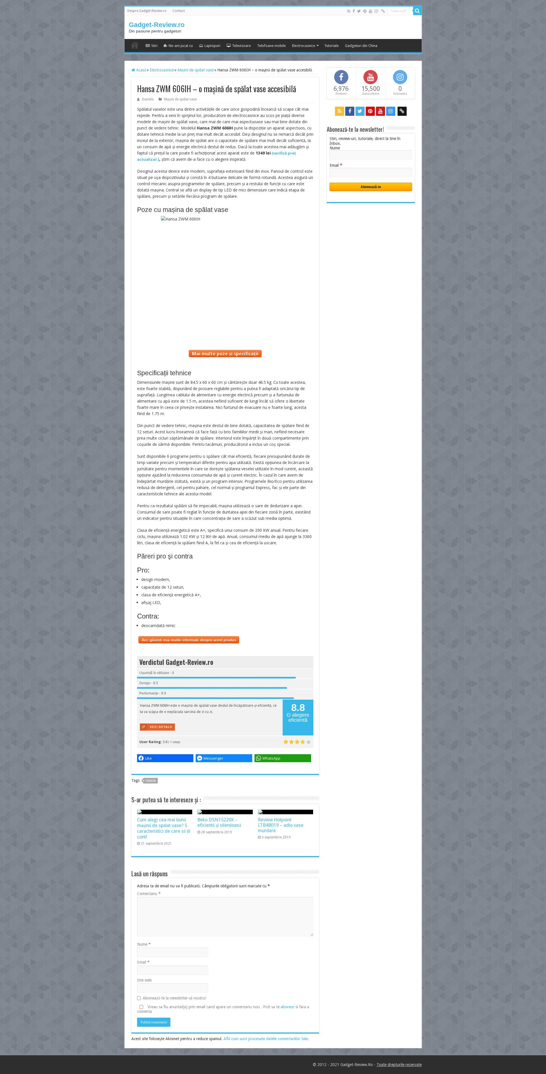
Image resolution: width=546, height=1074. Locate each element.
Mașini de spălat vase (195, 70)
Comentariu (149, 893)
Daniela (148, 99)
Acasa (134, 45)
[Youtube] (370, 11)
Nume (144, 944)
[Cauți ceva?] (417, 11)
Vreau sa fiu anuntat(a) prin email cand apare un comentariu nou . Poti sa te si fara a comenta (223, 1009)
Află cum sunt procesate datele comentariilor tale (266, 1038)
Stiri (154, 46)
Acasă (140, 70)
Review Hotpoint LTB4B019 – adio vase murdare (280, 825)
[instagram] (376, 11)
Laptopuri (212, 46)
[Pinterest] (365, 11)
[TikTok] (383, 11)
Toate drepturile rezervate (399, 1064)
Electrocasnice (303, 46)
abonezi (287, 1007)
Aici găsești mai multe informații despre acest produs (189, 640)
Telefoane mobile (271, 46)
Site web (144, 980)
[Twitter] (359, 11)
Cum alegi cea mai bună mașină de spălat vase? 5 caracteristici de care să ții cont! (163, 828)
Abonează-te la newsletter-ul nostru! (174, 998)
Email (143, 962)
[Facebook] (353, 11)
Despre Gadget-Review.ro (147, 11)
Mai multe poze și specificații (225, 354)
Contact (178, 11)
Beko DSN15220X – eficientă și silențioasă (219, 822)
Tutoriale (331, 46)
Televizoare (241, 46)
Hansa (151, 781)
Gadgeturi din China (361, 46)
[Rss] (349, 11)
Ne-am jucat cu (181, 46)
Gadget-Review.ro (157, 24)
